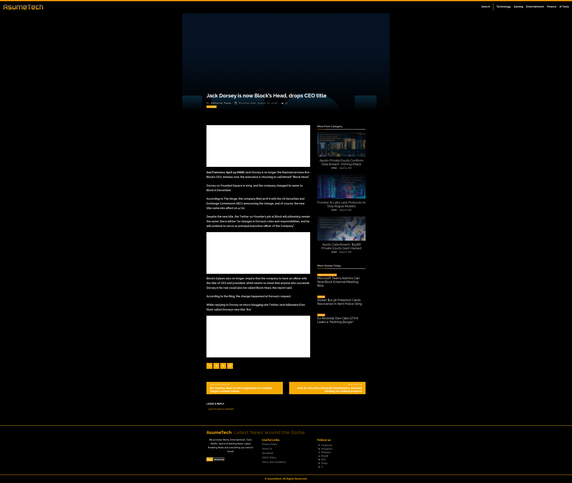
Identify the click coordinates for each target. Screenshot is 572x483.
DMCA (209, 460)
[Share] (319, 463)
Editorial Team (221, 103)
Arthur (334, 168)
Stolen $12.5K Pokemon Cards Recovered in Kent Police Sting (339, 302)
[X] (216, 366)
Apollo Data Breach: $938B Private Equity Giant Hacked (341, 246)
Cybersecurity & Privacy (327, 275)
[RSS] (319, 460)
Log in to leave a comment (221, 409)
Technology (211, 106)
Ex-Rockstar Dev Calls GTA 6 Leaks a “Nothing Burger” (337, 320)
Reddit (324, 456)
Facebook (326, 445)
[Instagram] (319, 449)
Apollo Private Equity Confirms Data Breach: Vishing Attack (341, 162)
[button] (485, 7)
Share (324, 463)
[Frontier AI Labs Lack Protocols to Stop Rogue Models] (341, 186)
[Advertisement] (258, 146)
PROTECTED (219, 460)
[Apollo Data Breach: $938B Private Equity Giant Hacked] (341, 228)
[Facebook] (209, 366)
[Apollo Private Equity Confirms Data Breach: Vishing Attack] (341, 144)
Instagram (326, 449)
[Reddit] (319, 456)
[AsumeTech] (70, 6)
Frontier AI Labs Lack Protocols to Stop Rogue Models (341, 204)
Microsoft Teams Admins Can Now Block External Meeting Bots (338, 281)
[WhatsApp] (230, 366)
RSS (323, 459)
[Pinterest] (223, 366)
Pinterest (326, 452)
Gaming (321, 297)
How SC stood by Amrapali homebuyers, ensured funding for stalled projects (329, 389)
